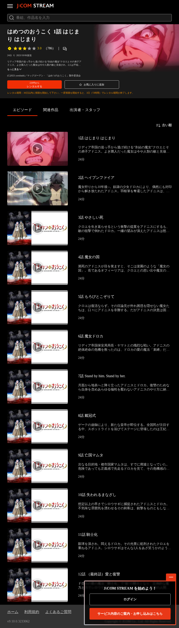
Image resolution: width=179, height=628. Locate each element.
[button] (34, 84)
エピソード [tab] (22, 110)
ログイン (130, 599)
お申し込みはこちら (130, 613)
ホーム (12, 612)
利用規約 (31, 612)
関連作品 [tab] (51, 110)
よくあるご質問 (58, 612)
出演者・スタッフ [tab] (85, 110)
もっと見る (13, 69)
